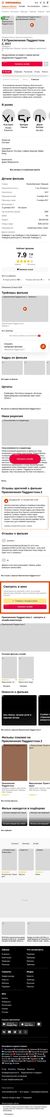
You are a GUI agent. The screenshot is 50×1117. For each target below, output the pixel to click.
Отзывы (5, 1012)
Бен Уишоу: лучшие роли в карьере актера (17, 716)
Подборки (32, 11)
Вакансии (30, 1069)
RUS (36, 3)
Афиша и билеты (9, 6)
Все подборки (6, 830)
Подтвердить (8, 1114)
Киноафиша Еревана (39, 1092)
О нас (4, 1069)
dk (8, 560)
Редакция (21, 1069)
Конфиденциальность (10, 1073)
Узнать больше (7, 1110)
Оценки (5, 1009)
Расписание (6, 1005)
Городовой (27, 1098)
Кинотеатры (14, 11)
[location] (40, 3)
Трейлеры (31, 964)
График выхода (8, 976)
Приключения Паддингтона (8, 784)
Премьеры (24, 11)
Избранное (6, 1002)
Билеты (5, 998)
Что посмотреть (33, 6)
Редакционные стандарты (31, 1073)
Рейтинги (30, 961)
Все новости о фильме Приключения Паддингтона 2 (21, 730)
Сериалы (46, 6)
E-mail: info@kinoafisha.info (12, 1079)
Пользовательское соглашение (14, 1076)
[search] (44, 3)
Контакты (12, 1069)
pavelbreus (10, 541)
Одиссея (22, 874)
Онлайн (22, 6)
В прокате (5, 11)
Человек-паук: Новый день (9, 875)
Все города (24, 1092)
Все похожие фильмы (9, 801)
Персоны (30, 987)
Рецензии (41, 11)
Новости (5, 980)
